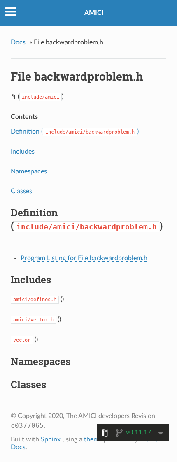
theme (93, 439)
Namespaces (29, 171)
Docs (18, 42)
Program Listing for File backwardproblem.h (84, 258)
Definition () (75, 131)
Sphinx (51, 439)
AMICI (94, 12)
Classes (21, 191)
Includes (23, 151)
